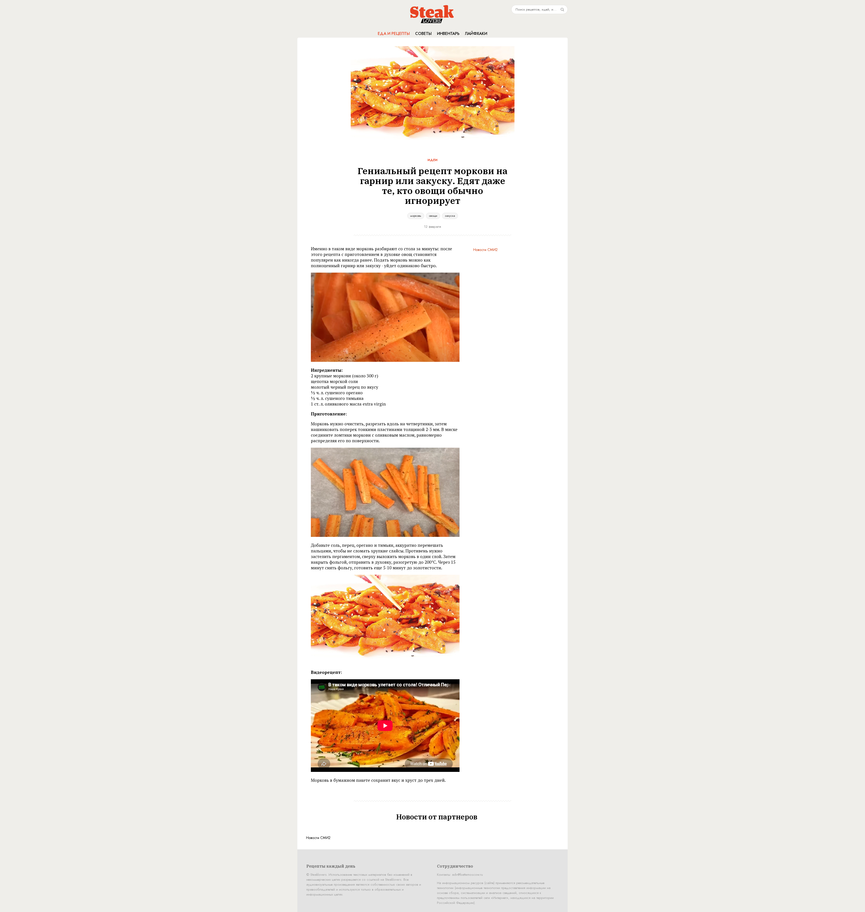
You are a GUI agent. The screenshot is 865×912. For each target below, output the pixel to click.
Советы (423, 33)
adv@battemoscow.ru (467, 874)
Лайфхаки (476, 33)
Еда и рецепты (394, 33)
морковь (415, 216)
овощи (433, 216)
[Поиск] (562, 9)
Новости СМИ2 (485, 249)
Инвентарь (448, 33)
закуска (450, 216)
